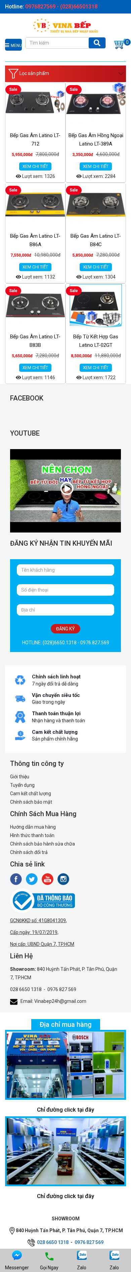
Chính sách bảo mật (31, 802)
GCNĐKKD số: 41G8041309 (38, 920)
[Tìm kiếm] (97, 42)
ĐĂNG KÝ (65, 628)
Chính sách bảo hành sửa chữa (42, 844)
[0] (120, 44)
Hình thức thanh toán (32, 835)
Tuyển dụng (22, 785)
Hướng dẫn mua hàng (33, 827)
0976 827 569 (61, 989)
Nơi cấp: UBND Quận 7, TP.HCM (42, 944)
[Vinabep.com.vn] (65, 25)
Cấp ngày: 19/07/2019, (34, 932)
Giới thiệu (19, 776)
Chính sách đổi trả (29, 852)
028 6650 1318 (26, 989)
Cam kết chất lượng (30, 793)
